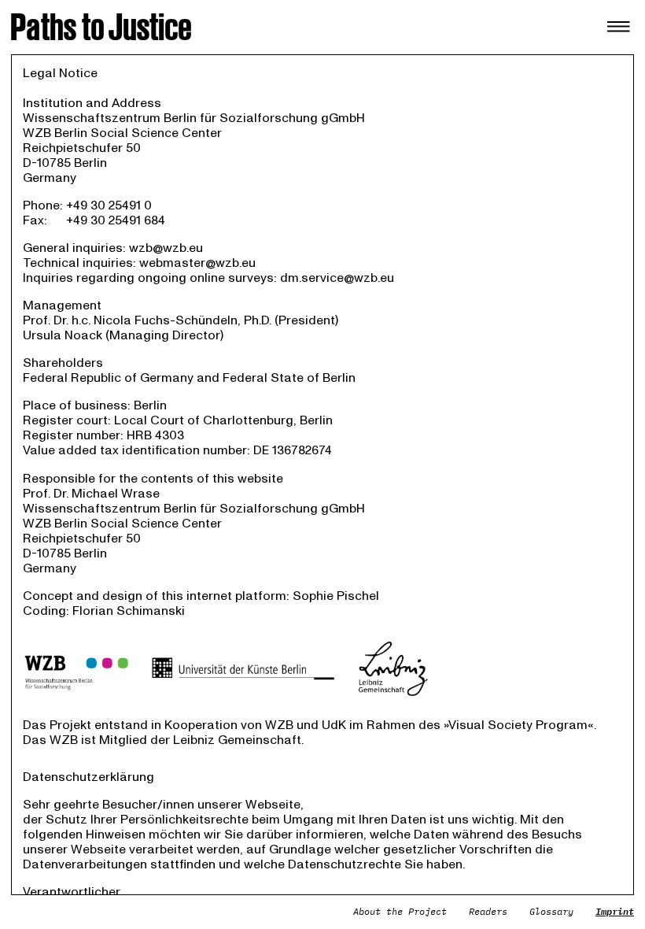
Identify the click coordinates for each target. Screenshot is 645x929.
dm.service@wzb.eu (337, 278)
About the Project (400, 911)
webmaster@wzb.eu (197, 263)
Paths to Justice (101, 27)
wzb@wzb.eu (166, 248)
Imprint (614, 911)
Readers (488, 911)
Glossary (551, 911)
